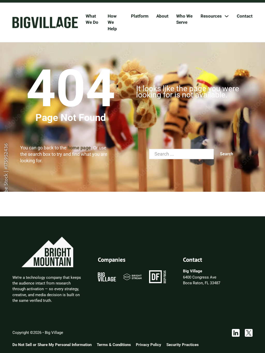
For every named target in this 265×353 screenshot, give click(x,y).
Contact (245, 16)
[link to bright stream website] (132, 276)
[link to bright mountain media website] (47, 251)
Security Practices (182, 344)
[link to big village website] (107, 276)
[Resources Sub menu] (226, 16)
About (162, 16)
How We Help (112, 22)
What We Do (92, 19)
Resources (211, 16)
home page (79, 147)
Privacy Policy (148, 344)
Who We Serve (184, 19)
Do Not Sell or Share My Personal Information (52, 344)
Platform (140, 16)
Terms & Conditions (114, 344)
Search (226, 153)
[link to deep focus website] (157, 276)
